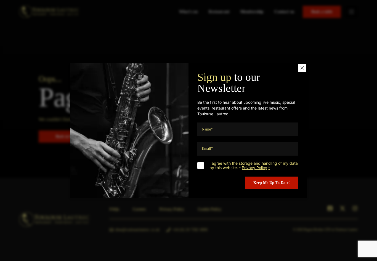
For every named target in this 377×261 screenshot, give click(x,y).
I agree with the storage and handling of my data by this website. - (253, 165)
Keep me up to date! (271, 183)
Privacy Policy (254, 167)
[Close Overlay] (302, 68)
